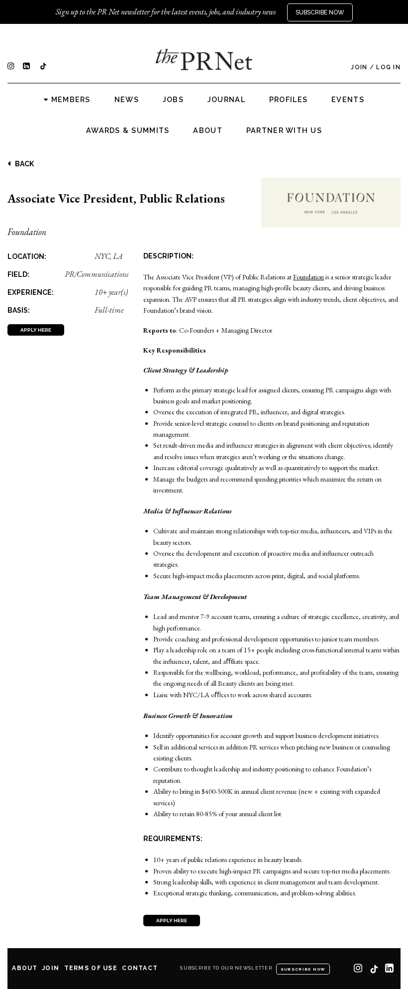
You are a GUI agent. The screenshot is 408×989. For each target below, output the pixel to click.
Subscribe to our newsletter (226, 968)
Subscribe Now (320, 12)
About (207, 130)
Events (347, 99)
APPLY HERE (35, 330)
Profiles (288, 99)
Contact (140, 968)
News (126, 99)
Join (359, 67)
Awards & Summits (127, 130)
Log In (388, 67)
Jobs (173, 99)
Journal (226, 99)
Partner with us (284, 130)
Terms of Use (90, 968)
